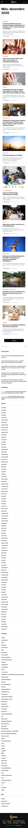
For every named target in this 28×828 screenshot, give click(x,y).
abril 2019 (3, 621)
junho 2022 (3, 528)
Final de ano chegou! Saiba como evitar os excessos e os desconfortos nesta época (13, 60)
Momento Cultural (5, 736)
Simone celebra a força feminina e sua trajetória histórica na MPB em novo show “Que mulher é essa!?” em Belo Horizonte (13, 368)
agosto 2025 (4, 434)
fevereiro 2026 (4, 420)
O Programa (9, 820)
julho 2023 (3, 496)
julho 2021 (3, 555)
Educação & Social (5, 691)
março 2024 (4, 476)
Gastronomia (4, 711)
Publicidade (22, 822)
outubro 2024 (4, 459)
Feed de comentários (5, 803)
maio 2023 (3, 501)
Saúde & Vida (4, 760)
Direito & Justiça (6, 253)
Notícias (14, 289)
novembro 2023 (4, 486)
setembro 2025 (4, 432)
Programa (3, 750)
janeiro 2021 (4, 570)
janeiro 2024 (4, 481)
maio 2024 (3, 471)
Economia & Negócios (6, 684)
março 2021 (3, 565)
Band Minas (3, 645)
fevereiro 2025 (4, 449)
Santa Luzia (3, 755)
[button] (2, 2)
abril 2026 (3, 415)
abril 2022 (3, 533)
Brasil (2, 649)
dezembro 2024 (4, 454)
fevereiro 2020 (4, 597)
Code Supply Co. (19, 825)
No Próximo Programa (6, 740)
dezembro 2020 (4, 572)
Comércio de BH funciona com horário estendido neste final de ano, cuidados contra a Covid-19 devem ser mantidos (14, 26)
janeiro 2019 (4, 629)
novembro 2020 (4, 574)
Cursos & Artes (4, 672)
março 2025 (4, 447)
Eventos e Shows (5, 706)
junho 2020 (3, 587)
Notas (2, 743)
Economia (3, 681)
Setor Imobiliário (4, 770)
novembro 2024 (4, 456)
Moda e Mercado (4, 728)
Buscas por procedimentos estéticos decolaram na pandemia (14, 325)
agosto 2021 (4, 552)
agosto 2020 (4, 582)
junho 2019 (3, 616)
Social (2, 772)
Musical (3, 738)
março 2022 (4, 535)
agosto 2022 (4, 523)
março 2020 (4, 594)
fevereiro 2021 (4, 567)
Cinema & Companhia (5, 657)
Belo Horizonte (4, 647)
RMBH (2, 753)
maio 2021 (3, 560)
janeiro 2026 (4, 422)
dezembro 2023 (4, 484)
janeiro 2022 (4, 540)
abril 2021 (3, 562)
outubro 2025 (4, 429)
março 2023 (4, 506)
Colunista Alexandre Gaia (6, 659)
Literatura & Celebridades (6, 713)
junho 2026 (3, 410)
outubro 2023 (4, 488)
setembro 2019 (4, 609)
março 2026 (4, 417)
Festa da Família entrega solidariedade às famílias (10, 193)
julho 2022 (3, 525)
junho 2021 (3, 557)
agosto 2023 (4, 493)
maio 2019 (3, 619)
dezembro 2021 (4, 543)
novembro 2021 (4, 545)
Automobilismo (4, 640)
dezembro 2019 (4, 602)
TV (1, 785)
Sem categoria (5, 21)
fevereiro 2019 (4, 626)
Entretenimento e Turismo (7, 289)
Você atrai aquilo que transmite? (12, 155)
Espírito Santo (4, 701)
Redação (5, 822)
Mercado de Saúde (5, 723)
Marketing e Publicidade (6, 721)
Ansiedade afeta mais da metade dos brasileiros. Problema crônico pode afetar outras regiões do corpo (14, 91)
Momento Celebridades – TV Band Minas (9, 731)
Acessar (3, 798)
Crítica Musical (4, 667)
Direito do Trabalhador (6, 679)
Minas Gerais (4, 726)
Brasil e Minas (4, 652)
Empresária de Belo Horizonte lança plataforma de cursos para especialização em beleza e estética (13, 398)
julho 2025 (3, 437)
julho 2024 (3, 466)
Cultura (2, 669)
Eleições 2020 (4, 694)
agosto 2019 (4, 611)
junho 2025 (3, 439)
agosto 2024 (4, 464)
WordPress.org (4, 806)
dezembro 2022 (4, 513)
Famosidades (4, 709)
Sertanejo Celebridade (6, 768)
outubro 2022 (4, 518)
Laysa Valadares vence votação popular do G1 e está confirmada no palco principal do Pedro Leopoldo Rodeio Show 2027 (13, 374)
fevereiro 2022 (4, 538)
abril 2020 (3, 592)
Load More (14, 340)
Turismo (3, 782)
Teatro (2, 777)
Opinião (3, 748)
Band (2, 642)
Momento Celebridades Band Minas (8, 733)
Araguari (3, 637)
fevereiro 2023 (4, 508)
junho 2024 (3, 469)
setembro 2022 (4, 520)
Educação (3, 686)
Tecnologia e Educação (6, 780)
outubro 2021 (4, 547)
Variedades (3, 787)
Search (25, 346)
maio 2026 (3, 412)
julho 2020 (3, 584)
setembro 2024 (4, 461)
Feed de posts (4, 801)
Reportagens (16, 822)
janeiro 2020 (4, 599)
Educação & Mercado (5, 689)
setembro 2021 (4, 550)
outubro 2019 (4, 606)
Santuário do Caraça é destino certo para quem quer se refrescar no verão (14, 293)
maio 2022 (3, 530)
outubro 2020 (4, 577)
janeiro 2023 (4, 511)
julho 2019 (3, 614)
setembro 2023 (4, 491)
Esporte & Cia (4, 704)
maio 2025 (3, 442)
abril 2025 (3, 444)
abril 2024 (3, 474)
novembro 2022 (4, 515)
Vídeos (2, 790)
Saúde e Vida (5, 87)
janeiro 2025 (4, 452)
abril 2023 (3, 503)
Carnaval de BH (4, 654)
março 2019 (3, 624)
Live (2, 716)
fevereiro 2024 (4, 479)
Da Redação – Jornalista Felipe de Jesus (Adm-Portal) (12, 674)
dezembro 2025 (4, 424)
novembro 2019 (4, 604)
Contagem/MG (4, 664)
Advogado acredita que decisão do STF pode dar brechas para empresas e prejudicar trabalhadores (13, 258)
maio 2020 (3, 589)
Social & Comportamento (7, 190)
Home (3, 820)
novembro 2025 (4, 427)
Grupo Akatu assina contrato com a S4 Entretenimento (13, 225)
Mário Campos (4, 718)
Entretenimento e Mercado (7, 696)
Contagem (3, 662)
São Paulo (3, 758)
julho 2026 (3, 407)
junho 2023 (3, 498)
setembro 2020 (4, 579)
